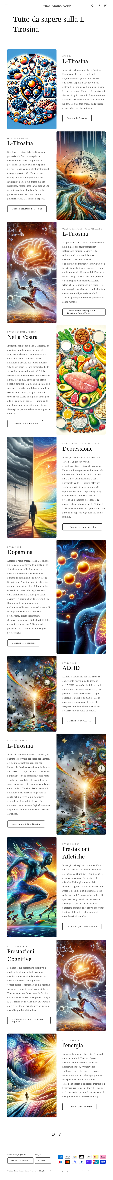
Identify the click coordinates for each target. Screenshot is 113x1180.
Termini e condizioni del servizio (84, 1171)
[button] (6, 6)
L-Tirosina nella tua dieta (25, 423)
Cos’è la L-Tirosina (77, 118)
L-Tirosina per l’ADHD (79, 721)
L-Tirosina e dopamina (24, 643)
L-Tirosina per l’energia (79, 1106)
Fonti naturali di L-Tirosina (26, 824)
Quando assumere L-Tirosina (27, 209)
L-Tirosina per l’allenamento (82, 926)
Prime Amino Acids (21, 1171)
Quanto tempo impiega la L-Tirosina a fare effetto (82, 311)
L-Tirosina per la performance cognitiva (27, 1020)
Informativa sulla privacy (58, 1171)
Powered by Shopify (37, 1171)
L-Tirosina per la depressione (82, 527)
